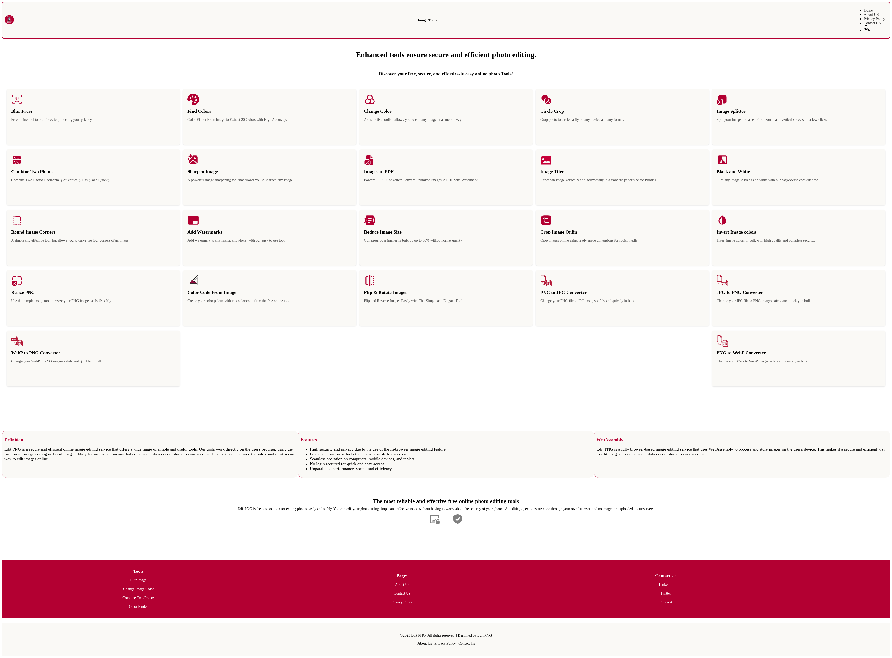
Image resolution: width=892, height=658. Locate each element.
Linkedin (665, 584)
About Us (402, 584)
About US (871, 14)
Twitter (665, 593)
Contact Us (402, 593)
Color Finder (138, 607)
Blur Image (138, 580)
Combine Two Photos (138, 598)
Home (868, 10)
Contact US (872, 23)
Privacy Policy (874, 19)
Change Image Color (138, 589)
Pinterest (665, 602)
